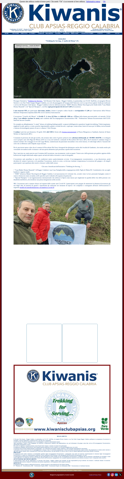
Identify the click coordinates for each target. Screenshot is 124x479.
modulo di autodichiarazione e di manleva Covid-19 (37, 187)
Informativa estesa (93, 1)
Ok (104, 1)
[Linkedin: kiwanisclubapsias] (116, 476)
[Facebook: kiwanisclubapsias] (108, 476)
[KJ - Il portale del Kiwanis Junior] (31, 477)
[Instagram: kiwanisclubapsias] (112, 476)
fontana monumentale (69, 132)
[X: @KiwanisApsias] (120, 476)
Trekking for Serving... (35, 101)
